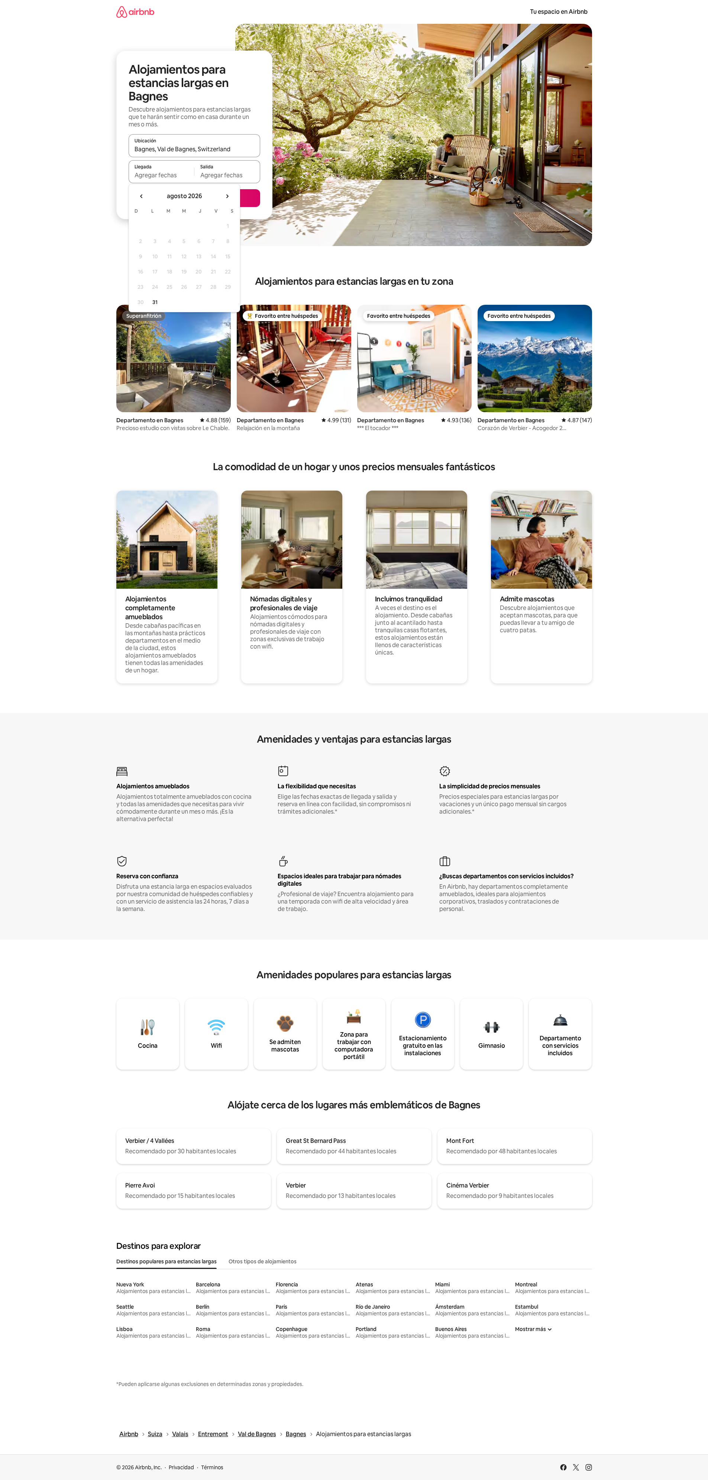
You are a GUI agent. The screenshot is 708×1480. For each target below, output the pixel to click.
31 (155, 302)
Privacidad (181, 1467)
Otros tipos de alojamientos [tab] (263, 1261)
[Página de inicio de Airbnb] (135, 11)
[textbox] (161, 175)
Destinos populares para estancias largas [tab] (166, 1261)
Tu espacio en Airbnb (559, 12)
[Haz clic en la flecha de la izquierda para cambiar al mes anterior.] (141, 196)
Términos (212, 1467)
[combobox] (194, 149)
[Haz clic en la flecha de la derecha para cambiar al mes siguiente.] (227, 196)
